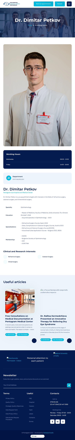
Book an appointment (43, 4)
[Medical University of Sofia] (61, 359)
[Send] (69, 385)
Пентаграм (24, 334)
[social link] (52, 421)
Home (30, 25)
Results (59, 4)
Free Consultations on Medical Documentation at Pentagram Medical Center (19, 319)
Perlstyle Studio (48, 433)
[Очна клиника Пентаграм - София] (11, 3)
